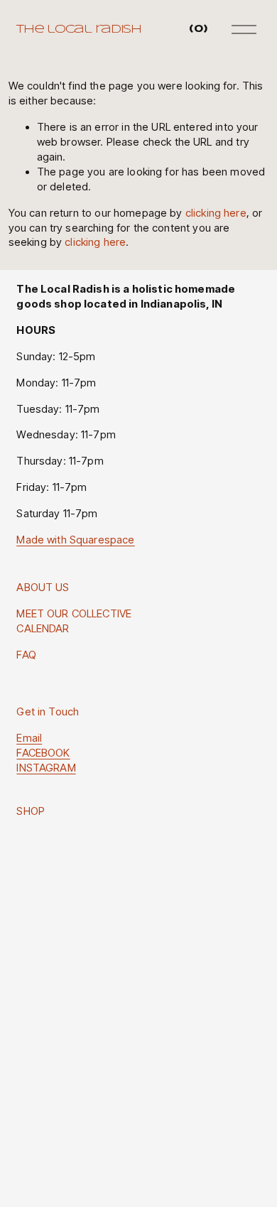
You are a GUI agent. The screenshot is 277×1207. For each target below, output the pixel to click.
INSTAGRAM (45, 768)
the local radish (78, 29)
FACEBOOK (43, 753)
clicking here (215, 213)
